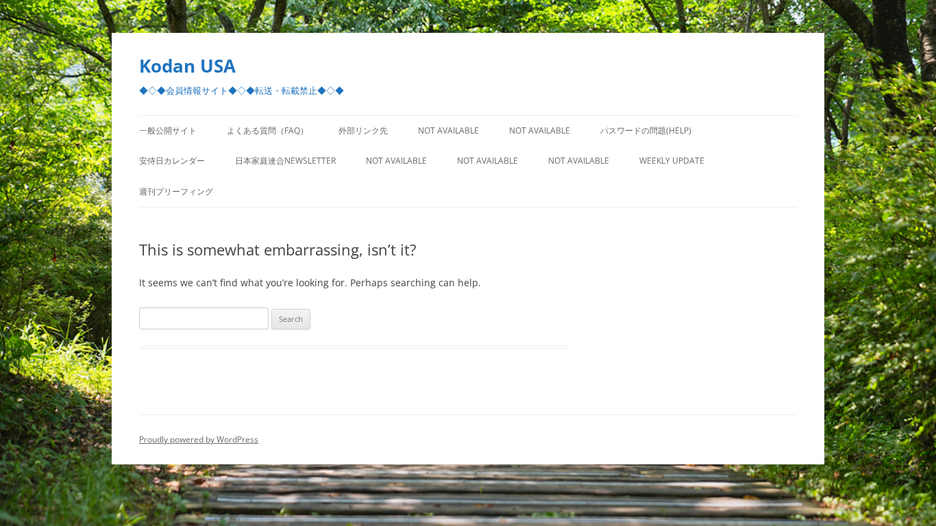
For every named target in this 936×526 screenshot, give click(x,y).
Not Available (448, 130)
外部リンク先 (363, 130)
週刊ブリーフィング (176, 191)
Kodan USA (187, 65)
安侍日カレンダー (172, 160)
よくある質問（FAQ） (267, 130)
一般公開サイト (168, 130)
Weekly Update (671, 160)
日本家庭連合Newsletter (285, 160)
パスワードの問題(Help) (645, 130)
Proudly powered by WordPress (198, 439)
